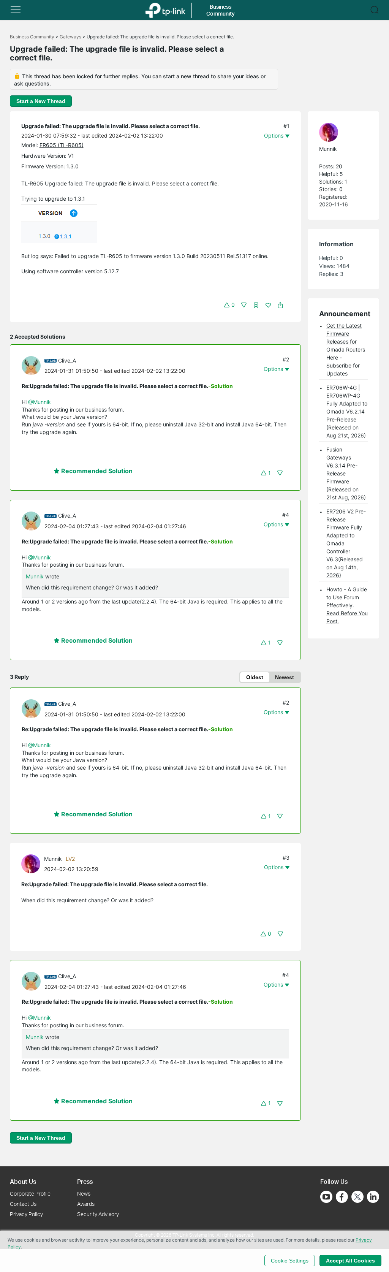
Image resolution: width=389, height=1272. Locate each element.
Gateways (70, 37)
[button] (15, 10)
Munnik (35, 576)
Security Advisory (98, 1214)
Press (85, 1181)
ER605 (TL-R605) (62, 145)
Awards (86, 1204)
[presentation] (31, 365)
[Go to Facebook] (342, 1197)
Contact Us (23, 1204)
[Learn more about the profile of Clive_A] (33, 365)
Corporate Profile (30, 1193)
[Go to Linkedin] (373, 1197)
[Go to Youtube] (326, 1197)
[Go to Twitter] (357, 1197)
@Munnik (39, 402)
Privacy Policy (26, 1214)
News (83, 1193)
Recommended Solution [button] (96, 471)
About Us (23, 1181)
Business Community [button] (220, 10)
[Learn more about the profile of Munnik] (32, 863)
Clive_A (67, 360)
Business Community (32, 37)
